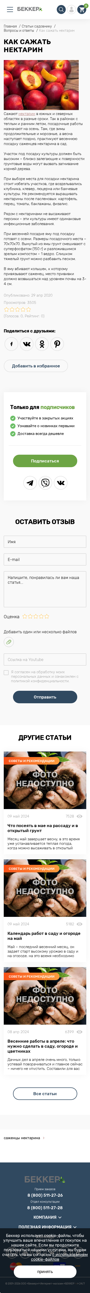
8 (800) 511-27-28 (45, 1208)
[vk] (27, 344)
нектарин (26, 114)
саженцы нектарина (22, 1138)
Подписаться (45, 460)
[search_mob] (61, 9)
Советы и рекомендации (31, 761)
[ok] (42, 344)
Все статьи (45, 1093)
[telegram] (30, 483)
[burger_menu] (10, 9)
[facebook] (11, 344)
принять (45, 1271)
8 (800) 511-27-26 (45, 1195)
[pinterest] (57, 344)
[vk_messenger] (61, 483)
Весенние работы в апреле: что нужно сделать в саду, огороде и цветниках (43, 1046)
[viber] (45, 483)
